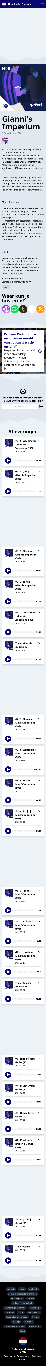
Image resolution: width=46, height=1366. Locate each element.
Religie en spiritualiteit (22, 1303)
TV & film (10, 1312)
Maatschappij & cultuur (15, 1308)
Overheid (29, 1322)
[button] (42, 4)
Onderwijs (33, 1289)
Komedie (11, 1289)
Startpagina (9, 1356)
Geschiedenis (33, 1312)
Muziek (31, 1298)
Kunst (22, 1289)
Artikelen (36, 1356)
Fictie (21, 1312)
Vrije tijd (16, 1322)
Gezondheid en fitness (15, 1326)
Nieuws (35, 1317)
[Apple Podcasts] (6, 309)
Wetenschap (34, 1326)
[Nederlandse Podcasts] (23, 1341)
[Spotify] (14, 309)
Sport (6, 287)
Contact (23, 1359)
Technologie (35, 1308)
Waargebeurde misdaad (16, 1317)
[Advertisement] (23, 31)
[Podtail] (23, 309)
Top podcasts (23, 1356)
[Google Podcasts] (31, 309)
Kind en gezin (17, 1298)
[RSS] (40, 309)
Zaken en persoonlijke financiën (22, 1294)
